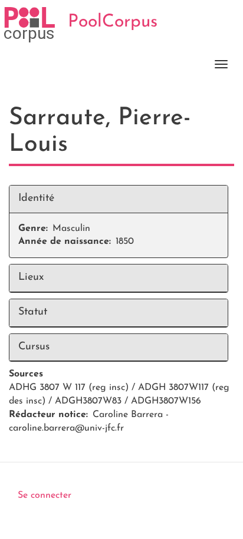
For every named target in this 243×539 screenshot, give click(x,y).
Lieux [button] (31, 277)
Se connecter (44, 495)
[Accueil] (29, 24)
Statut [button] (32, 312)
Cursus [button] (34, 347)
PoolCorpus (112, 22)
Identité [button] (36, 198)
